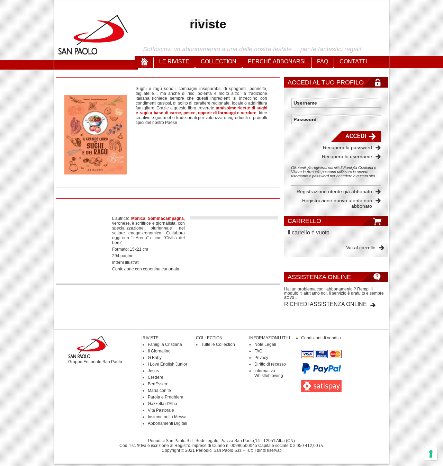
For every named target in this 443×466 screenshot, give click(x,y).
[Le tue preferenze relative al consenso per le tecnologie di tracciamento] (430, 453)
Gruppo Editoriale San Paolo (95, 361)
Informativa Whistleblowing (268, 373)
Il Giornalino (159, 351)
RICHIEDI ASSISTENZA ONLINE (325, 304)
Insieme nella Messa (167, 416)
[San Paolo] (93, 53)
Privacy (261, 357)
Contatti (353, 61)
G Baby (155, 357)
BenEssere (158, 384)
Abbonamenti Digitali (167, 423)
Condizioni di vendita (321, 337)
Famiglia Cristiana (165, 344)
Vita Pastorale (161, 410)
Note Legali (265, 344)
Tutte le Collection (218, 344)
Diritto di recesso (270, 364)
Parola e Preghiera (165, 397)
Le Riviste (174, 61)
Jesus (153, 370)
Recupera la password (347, 147)
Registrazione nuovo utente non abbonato (337, 203)
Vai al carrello (361, 247)
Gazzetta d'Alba (162, 403)
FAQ (322, 61)
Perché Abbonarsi (277, 61)
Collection (218, 61)
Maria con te (159, 390)
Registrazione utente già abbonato (334, 191)
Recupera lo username (347, 156)
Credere (155, 377)
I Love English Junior (167, 364)
